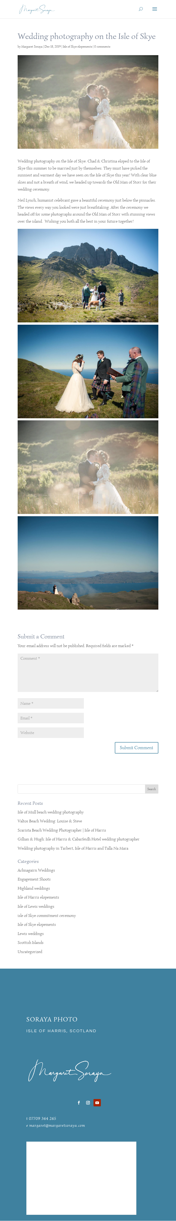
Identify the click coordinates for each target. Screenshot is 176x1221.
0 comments (102, 47)
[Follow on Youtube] (97, 1102)
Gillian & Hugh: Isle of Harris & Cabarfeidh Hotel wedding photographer (79, 839)
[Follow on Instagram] (88, 1102)
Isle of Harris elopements (38, 897)
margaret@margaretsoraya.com (57, 1125)
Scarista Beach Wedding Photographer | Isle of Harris (62, 830)
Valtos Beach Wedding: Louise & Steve (50, 821)
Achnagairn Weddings (36, 870)
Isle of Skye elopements (77, 47)
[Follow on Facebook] (78, 1102)
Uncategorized (30, 951)
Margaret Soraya (31, 47)
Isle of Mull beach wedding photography (51, 812)
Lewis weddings (31, 933)
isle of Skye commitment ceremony (47, 915)
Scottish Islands (31, 942)
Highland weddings (34, 888)
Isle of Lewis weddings (36, 906)
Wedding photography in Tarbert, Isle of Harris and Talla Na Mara (73, 848)
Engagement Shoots (34, 879)
